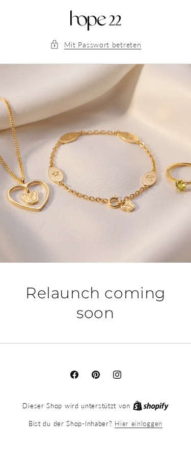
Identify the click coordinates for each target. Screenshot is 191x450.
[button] (96, 44)
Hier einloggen (138, 423)
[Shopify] (151, 406)
